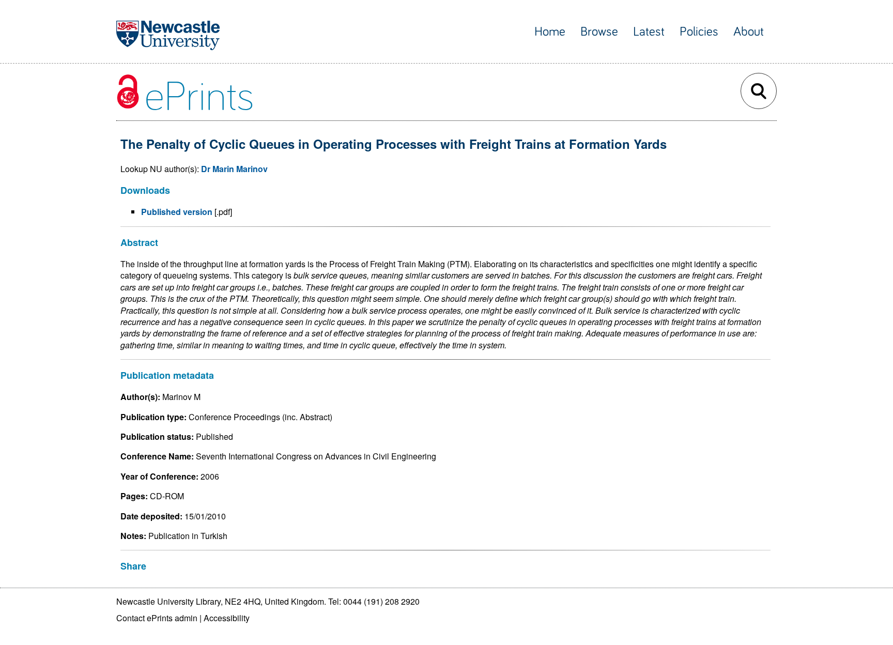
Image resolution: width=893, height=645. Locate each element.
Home (549, 31)
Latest (649, 31)
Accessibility (227, 618)
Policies (699, 31)
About (748, 31)
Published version (176, 212)
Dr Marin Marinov (234, 169)
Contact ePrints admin (156, 618)
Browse (599, 31)
